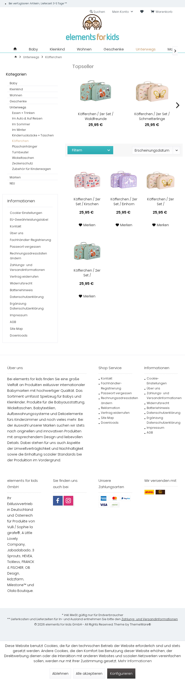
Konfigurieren (121, 673)
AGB (13, 322)
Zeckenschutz (22, 163)
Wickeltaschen (23, 158)
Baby (13, 83)
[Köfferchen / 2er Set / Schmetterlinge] (152, 92)
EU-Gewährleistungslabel (29, 220)
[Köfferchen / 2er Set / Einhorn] (123, 181)
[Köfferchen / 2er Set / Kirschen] (87, 181)
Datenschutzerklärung (27, 297)
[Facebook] (58, 500)
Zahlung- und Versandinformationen (149, 619)
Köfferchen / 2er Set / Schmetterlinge (152, 116)
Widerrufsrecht (21, 283)
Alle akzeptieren (89, 673)
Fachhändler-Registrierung (30, 240)
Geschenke (18, 101)
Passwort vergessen (25, 247)
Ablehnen (60, 673)
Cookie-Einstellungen (26, 213)
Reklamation (110, 408)
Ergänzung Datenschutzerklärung (27, 306)
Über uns (16, 233)
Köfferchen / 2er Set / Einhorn (124, 201)
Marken (15, 177)
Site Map (16, 329)
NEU (12, 183)
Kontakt (15, 226)
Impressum (18, 315)
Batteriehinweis (21, 290)
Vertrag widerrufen (24, 276)
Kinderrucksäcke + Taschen (33, 135)
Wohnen (16, 95)
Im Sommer (21, 124)
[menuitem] (162, 11)
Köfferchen (20, 141)
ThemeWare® (140, 624)
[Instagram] (68, 500)
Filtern (77, 150)
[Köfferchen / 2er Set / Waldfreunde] (95, 92)
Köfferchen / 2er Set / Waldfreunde (95, 116)
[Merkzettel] (142, 12)
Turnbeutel (20, 152)
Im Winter (19, 130)
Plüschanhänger (24, 146)
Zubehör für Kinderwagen (31, 169)
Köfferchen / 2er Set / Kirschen (87, 201)
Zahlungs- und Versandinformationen (27, 267)
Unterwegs (18, 107)
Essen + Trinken (23, 113)
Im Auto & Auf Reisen (27, 118)
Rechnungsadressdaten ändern (28, 255)
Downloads (18, 335)
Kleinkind (16, 89)
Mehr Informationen (135, 661)
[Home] (15, 49)
